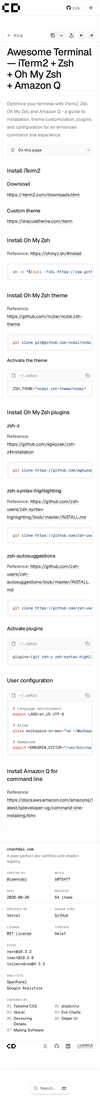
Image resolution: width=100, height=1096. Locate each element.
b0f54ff (62, 879)
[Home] (11, 7)
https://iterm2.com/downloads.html (43, 195)
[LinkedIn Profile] (68, 1046)
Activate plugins (25, 628)
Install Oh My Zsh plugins (38, 412)
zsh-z (13, 425)
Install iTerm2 (23, 170)
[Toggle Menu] (64, 1088)
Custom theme (23, 210)
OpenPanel (17, 981)
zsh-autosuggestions (31, 556)
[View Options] (61, 35)
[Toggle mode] (90, 7)
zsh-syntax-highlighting (34, 490)
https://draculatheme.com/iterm (39, 221)
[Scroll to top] (91, 1089)
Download (18, 184)
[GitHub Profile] (56, 1046)
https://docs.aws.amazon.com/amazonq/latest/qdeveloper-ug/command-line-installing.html (50, 807)
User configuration (30, 680)
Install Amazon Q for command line (32, 775)
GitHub (61, 915)
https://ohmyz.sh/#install (55, 253)
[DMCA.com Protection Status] (85, 1046)
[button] (73, 7)
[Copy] (87, 269)
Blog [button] (18, 35)
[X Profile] (45, 1046)
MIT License (19, 933)
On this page (30, 150)
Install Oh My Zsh (28, 240)
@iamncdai (17, 879)
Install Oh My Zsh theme (37, 295)
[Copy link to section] (45, 171)
